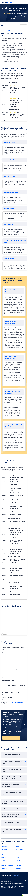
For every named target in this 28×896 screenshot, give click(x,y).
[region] (14, 621)
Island (17, 854)
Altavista (4, 863)
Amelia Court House (7, 865)
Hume (17, 846)
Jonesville (18, 863)
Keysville (18, 868)
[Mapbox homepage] (4, 634)
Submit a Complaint (11, 738)
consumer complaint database (17, 702)
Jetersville (18, 860)
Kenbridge (18, 865)
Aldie (3, 854)
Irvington (18, 852)
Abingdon (4, 846)
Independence (19, 849)
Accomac (4, 849)
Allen (3, 860)
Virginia (3, 30)
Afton (3, 852)
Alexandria (5, 857)
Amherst (4, 868)
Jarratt (18, 857)
